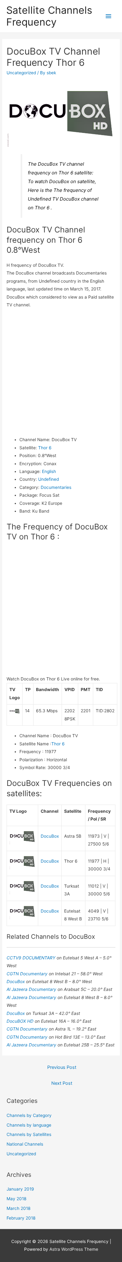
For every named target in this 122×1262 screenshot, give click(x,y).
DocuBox (50, 836)
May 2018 (16, 1198)
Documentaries (56, 487)
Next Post (61, 1083)
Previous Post (61, 1067)
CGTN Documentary (28, 973)
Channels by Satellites (29, 1134)
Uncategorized (21, 72)
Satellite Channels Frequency (49, 16)
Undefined (48, 479)
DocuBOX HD (21, 1021)
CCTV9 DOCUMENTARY (32, 957)
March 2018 (18, 1208)
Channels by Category (29, 1115)
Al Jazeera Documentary (32, 989)
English (49, 471)
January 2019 (20, 1188)
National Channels (25, 1144)
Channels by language (29, 1125)
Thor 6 (45, 447)
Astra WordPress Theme (73, 1249)
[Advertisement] (61, 372)
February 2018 (21, 1218)
